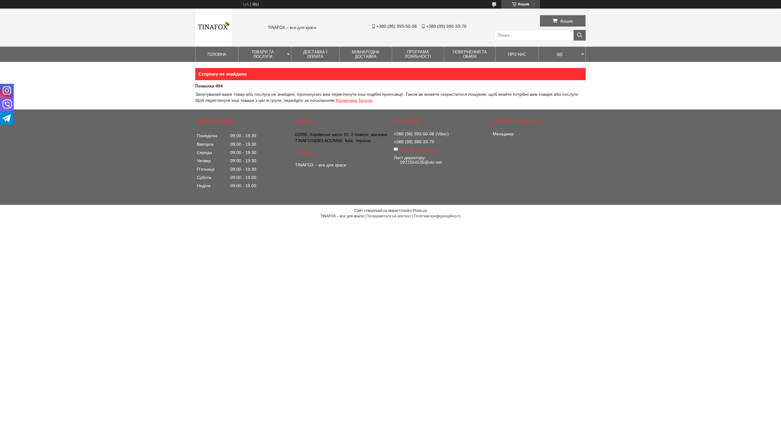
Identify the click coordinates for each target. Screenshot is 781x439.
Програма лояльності (418, 54)
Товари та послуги (262, 54)
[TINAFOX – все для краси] (213, 43)
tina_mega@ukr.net (419, 149)
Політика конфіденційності (437, 216)
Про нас (517, 54)
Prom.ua (420, 211)
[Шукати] (580, 35)
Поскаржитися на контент (388, 216)
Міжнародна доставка (366, 54)
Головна (216, 54)
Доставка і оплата (315, 54)
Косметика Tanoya (354, 100)
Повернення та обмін (470, 54)
